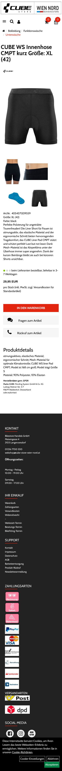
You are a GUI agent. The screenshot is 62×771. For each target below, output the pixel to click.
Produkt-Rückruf (13, 567)
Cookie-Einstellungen (32, 758)
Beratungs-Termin (13, 526)
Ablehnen (53, 758)
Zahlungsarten (12, 506)
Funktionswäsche (32, 30)
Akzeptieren (52, 764)
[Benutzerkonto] (19, 22)
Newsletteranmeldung (16, 571)
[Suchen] (12, 21)
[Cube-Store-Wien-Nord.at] (31, 8)
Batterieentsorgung (14, 563)
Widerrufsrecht (12, 514)
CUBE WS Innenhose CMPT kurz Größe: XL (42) (26, 53)
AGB (7, 559)
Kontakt (9, 547)
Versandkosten (12, 510)
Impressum (10, 551)
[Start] (3, 30)
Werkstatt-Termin (13, 522)
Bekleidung (14, 30)
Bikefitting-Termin (13, 530)
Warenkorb (10, 502)
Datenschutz (11, 555)
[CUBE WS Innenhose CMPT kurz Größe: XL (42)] (31, 116)
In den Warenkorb (31, 308)
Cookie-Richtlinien (22, 752)
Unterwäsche (13, 34)
